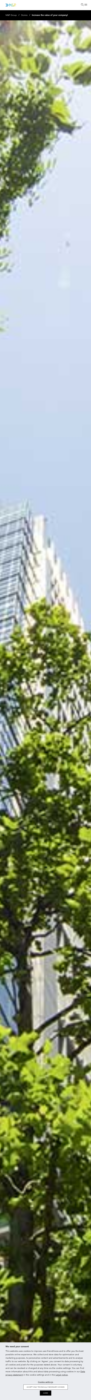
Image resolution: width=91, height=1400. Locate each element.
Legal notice (62, 1375)
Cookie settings (45, 1382)
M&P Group (11, 15)
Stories (24, 15)
